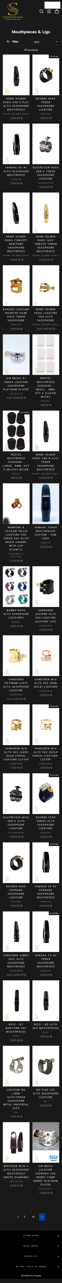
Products (30, 1256)
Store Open (31, 1235)
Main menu (31, 1246)
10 (33, 1217)
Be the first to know (31, 1266)
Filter (15, 42)
